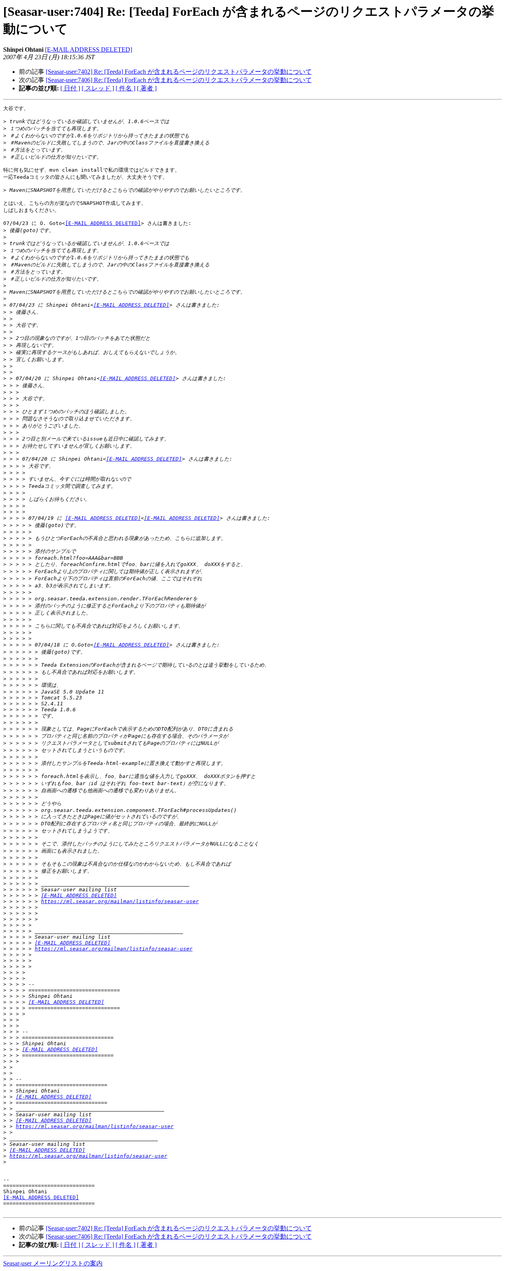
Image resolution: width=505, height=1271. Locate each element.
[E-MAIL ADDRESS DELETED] (88, 49)
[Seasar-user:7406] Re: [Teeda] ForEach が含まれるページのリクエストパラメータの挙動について (179, 80)
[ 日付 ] (70, 88)
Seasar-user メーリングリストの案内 (53, 1263)
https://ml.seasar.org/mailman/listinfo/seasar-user (120, 901)
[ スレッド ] (98, 88)
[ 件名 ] (125, 88)
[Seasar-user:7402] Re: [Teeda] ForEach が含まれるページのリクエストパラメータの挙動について (179, 71)
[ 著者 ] (147, 88)
